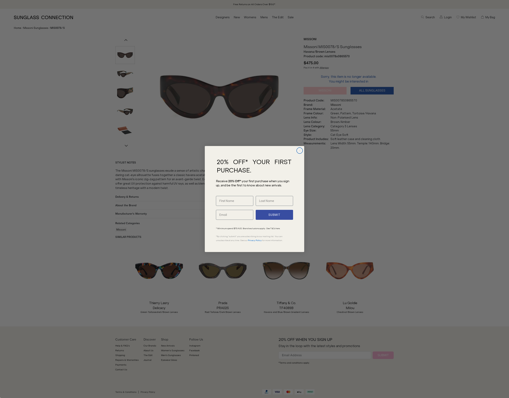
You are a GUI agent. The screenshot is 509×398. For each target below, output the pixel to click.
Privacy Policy (255, 240)
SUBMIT (274, 215)
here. (278, 228)
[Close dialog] (300, 151)
